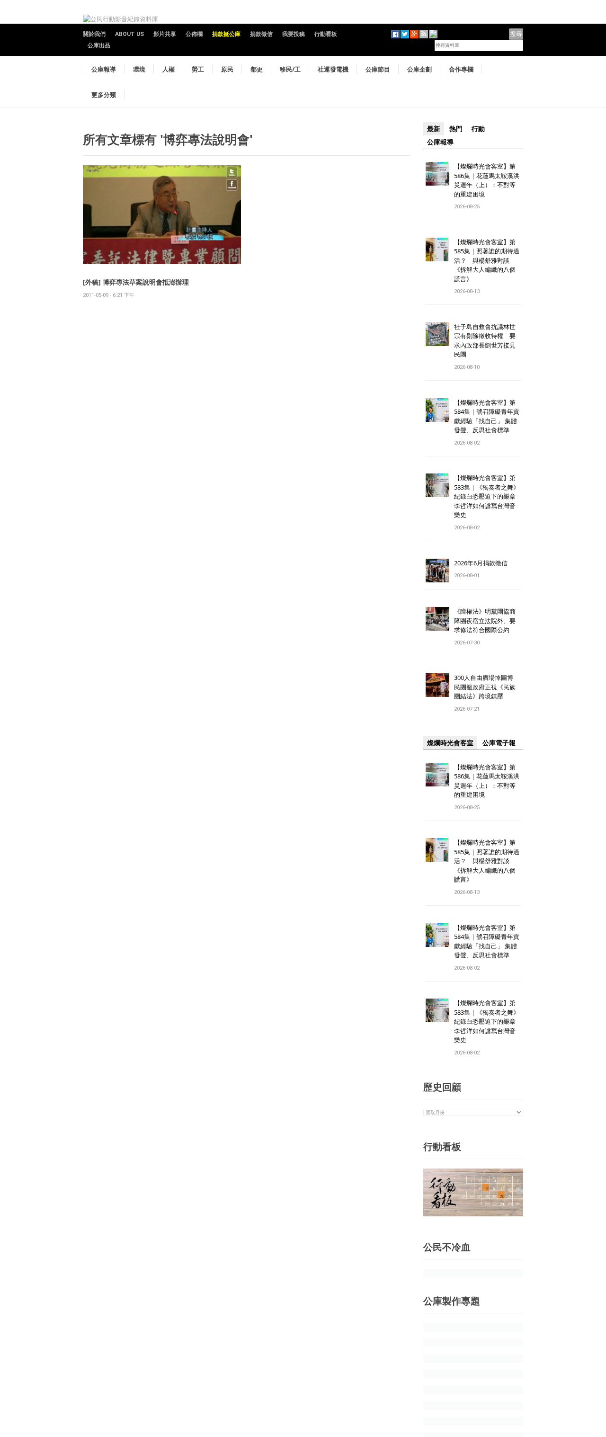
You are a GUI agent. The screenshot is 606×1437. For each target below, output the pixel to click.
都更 (256, 69)
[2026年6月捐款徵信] (437, 569)
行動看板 (325, 34)
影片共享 (164, 34)
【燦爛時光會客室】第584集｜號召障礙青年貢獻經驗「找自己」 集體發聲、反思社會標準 (486, 416)
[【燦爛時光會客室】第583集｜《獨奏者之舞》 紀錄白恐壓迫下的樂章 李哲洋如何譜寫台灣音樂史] (437, 485)
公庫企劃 (419, 69)
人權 (168, 69)
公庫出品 (99, 45)
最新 (433, 129)
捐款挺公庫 (226, 34)
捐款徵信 (261, 34)
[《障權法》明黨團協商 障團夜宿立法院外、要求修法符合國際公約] (437, 618)
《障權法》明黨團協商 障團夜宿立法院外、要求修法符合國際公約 (488, 620)
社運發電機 (333, 69)
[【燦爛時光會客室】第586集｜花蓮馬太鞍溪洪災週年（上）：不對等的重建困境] (437, 173)
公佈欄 (194, 34)
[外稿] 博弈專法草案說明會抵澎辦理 (136, 281)
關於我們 (94, 34)
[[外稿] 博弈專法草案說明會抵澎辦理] (162, 214)
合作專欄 (461, 69)
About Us (129, 34)
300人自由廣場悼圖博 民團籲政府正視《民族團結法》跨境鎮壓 (486, 686)
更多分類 (103, 94)
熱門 (456, 129)
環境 (139, 69)
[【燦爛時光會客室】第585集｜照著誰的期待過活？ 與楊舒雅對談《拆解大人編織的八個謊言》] (437, 248)
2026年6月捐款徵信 (481, 563)
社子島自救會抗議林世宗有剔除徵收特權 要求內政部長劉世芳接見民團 (485, 340)
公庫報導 (103, 69)
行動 (478, 129)
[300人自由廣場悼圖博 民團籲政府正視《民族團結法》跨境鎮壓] (437, 684)
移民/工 (290, 69)
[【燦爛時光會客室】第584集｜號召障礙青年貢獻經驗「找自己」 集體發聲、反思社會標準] (437, 409)
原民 (227, 69)
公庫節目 (377, 69)
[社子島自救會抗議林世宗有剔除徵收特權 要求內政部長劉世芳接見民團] (437, 333)
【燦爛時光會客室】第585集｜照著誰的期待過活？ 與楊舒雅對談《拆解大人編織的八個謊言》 (486, 260)
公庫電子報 (499, 743)
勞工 (198, 69)
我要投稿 (293, 34)
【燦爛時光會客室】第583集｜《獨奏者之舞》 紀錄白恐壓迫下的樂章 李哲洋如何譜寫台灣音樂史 (486, 496)
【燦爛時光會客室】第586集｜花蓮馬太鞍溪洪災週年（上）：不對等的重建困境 (486, 180)
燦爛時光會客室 (450, 743)
